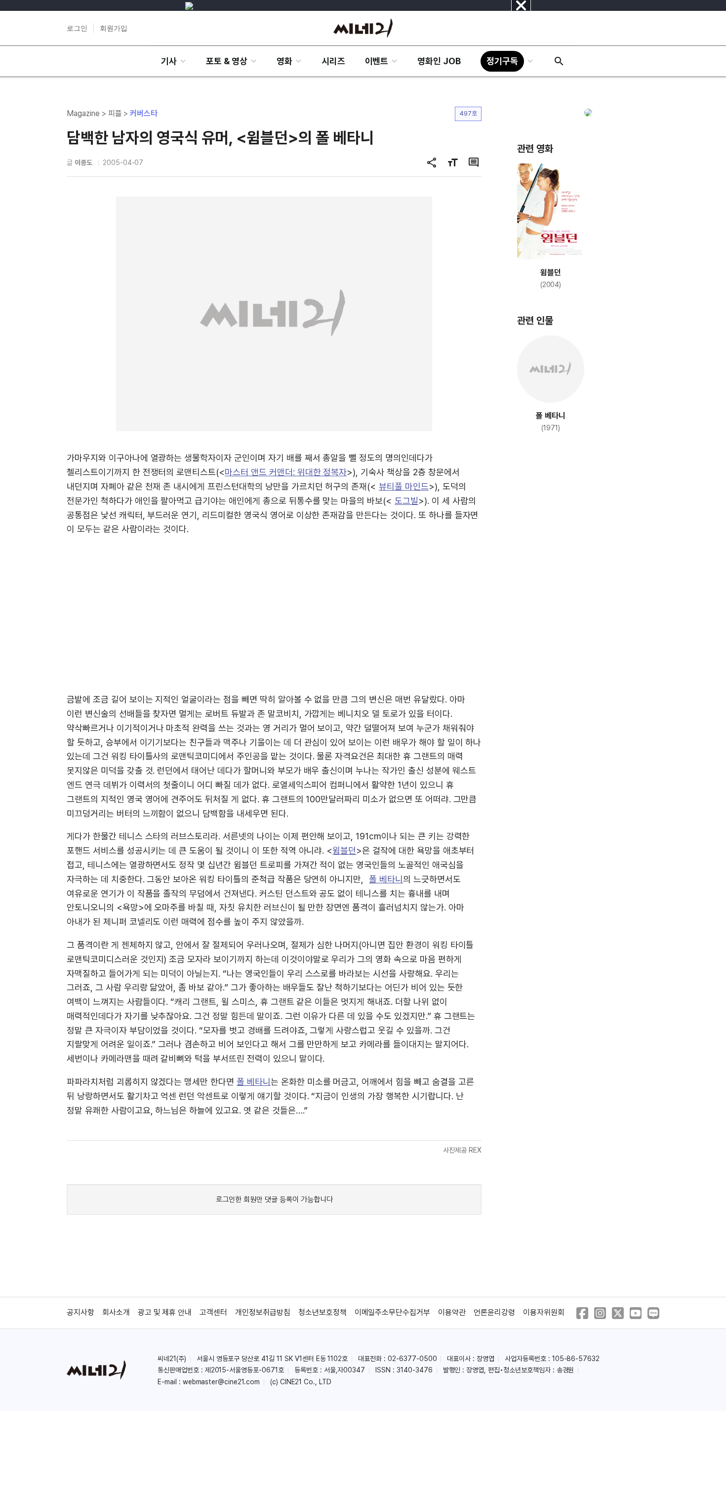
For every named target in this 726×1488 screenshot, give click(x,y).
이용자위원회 (544, 1312)
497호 (468, 113)
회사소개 (116, 1312)
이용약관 (452, 1312)
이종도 (83, 162)
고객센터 (213, 1312)
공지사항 (80, 1312)
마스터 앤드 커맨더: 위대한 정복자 (286, 472)
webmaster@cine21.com (221, 1382)
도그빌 (406, 501)
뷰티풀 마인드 (404, 486)
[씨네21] (363, 28)
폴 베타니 (386, 879)
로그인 (77, 28)
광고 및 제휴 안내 (165, 1312)
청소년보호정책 (322, 1312)
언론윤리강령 (494, 1312)
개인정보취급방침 (262, 1312)
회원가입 (113, 28)
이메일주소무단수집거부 (393, 1312)
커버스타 (144, 113)
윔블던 (344, 850)
